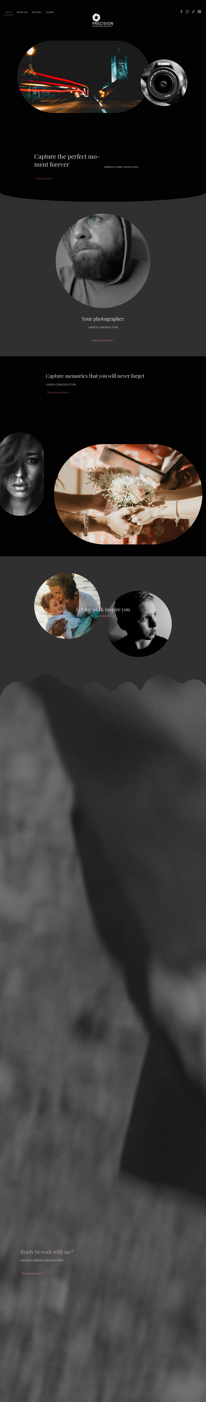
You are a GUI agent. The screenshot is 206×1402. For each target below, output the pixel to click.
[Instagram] (187, 11)
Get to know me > (103, 340)
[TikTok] (193, 11)
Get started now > (32, 1273)
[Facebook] (181, 11)
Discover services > (58, 392)
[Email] (199, 11)
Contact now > (44, 178)
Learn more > (103, 616)
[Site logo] (103, 20)
